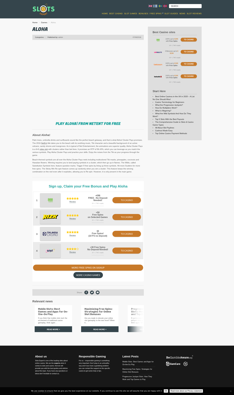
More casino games (88, 275)
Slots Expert (39, 360)
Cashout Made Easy (164, 130)
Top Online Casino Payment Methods (171, 133)
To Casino (189, 40)
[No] (230, 391)
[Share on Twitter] (92, 292)
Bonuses (143, 13)
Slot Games (130, 13)
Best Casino (116, 13)
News (182, 13)
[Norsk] (165, 5)
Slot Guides (171, 13)
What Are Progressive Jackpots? (169, 105)
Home (105, 13)
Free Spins (155, 13)
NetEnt (44, 143)
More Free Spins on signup (88, 268)
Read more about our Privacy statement (186, 391)
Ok (166, 391)
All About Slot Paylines (164, 128)
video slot (44, 149)
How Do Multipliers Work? (166, 108)
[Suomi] (155, 5)
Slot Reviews (194, 13)
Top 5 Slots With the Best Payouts (169, 119)
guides (56, 368)
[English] (150, 5)
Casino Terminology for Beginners (169, 102)
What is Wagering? (163, 111)
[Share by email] (98, 292)
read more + (53, 329)
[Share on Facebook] (86, 292)
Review (72, 202)
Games (44, 22)
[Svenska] (160, 5)
